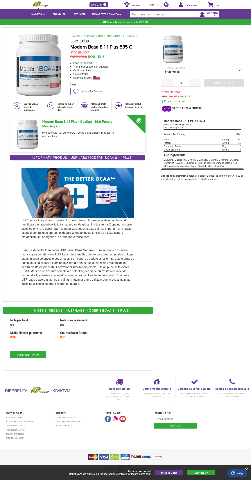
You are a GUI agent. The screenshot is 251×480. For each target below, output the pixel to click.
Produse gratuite (63, 425)
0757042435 (212, 12)
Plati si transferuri (15, 433)
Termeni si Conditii (15, 425)
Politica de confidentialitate (20, 421)
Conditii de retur (15, 437)
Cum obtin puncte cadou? (68, 421)
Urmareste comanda (65, 417)
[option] (78, 132)
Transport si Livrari (15, 429)
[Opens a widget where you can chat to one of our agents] (237, 473)
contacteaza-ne (14, 417)
